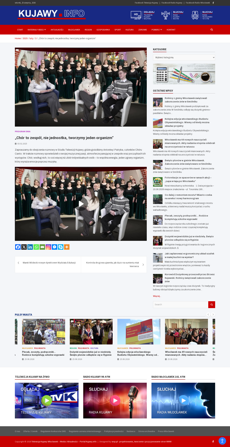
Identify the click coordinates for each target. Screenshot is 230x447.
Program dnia (22, 131)
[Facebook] (213, 2)
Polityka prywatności (114, 431)
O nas (17, 431)
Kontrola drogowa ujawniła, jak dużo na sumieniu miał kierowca (112, 264)
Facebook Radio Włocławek (198, 2)
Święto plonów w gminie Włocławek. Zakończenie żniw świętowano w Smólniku (185, 355)
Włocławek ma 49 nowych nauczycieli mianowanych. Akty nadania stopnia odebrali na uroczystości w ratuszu (190, 143)
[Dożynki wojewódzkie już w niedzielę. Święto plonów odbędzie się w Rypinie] (158, 241)
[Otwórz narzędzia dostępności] (222, 441)
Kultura (130, 29)
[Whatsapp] (36, 247)
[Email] (42, 247)
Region (88, 29)
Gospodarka (103, 29)
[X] (24, 247)
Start (20, 29)
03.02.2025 (22, 143)
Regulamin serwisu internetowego (85, 431)
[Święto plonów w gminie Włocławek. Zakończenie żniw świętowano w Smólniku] (158, 164)
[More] (66, 247)
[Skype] (60, 247)
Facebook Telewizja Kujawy (146, 2)
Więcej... (157, 296)
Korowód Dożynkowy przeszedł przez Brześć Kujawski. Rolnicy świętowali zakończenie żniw (190, 278)
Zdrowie (142, 29)
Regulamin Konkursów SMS (53, 431)
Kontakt (171, 29)
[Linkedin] (30, 247)
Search (211, 304)
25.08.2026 (29, 359)
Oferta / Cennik (30, 431)
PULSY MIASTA (23, 314)
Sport (118, 29)
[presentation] (208, 314)
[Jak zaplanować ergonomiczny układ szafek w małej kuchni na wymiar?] (158, 258)
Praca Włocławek (166, 431)
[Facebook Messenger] (54, 247)
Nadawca (131, 431)
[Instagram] (48, 247)
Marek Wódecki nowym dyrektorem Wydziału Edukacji (49, 263)
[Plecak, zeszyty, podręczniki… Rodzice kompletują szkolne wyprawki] (158, 220)
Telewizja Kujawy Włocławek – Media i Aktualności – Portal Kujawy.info (64, 441)
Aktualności (57, 29)
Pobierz (156, 29)
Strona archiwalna (146, 431)
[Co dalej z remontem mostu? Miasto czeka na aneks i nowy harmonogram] (158, 199)
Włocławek (74, 29)
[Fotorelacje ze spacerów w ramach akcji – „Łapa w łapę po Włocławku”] (158, 182)
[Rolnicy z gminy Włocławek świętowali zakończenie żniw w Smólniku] (158, 102)
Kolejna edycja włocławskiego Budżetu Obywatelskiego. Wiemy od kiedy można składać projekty (187, 122)
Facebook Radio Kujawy (172, 2)
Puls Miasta (36, 348)
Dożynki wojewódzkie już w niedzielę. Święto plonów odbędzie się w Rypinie (43, 353)
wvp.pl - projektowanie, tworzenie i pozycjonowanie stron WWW (141, 441)
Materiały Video (36, 29)
